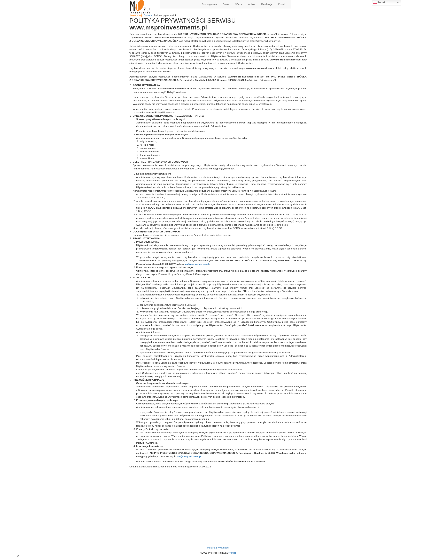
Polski (381, 2)
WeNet (232, 552)
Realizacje (266, 4)
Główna (148, 15)
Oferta (238, 4)
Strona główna (209, 4)
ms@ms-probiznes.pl (196, 264)
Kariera (251, 4)
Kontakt (282, 4)
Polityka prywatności (218, 547)
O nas (226, 4)
